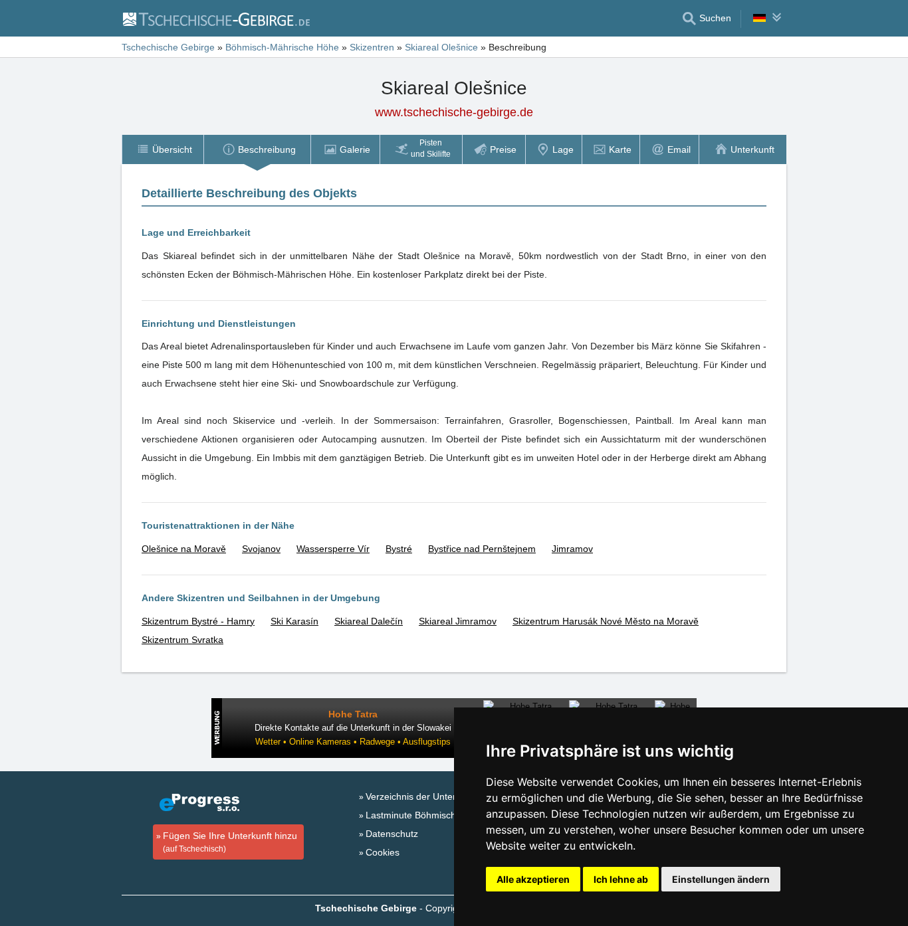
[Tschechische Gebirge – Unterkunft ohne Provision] (216, 18)
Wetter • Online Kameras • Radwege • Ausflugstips (353, 742)
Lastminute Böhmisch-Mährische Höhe (447, 815)
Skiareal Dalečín (368, 621)
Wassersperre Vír (333, 548)
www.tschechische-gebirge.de (454, 112)
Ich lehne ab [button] (621, 879)
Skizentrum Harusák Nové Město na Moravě (605, 621)
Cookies (382, 852)
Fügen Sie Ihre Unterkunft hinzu (230, 842)
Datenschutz (392, 833)
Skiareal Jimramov (458, 621)
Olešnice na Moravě (184, 548)
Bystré (399, 548)
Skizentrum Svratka (182, 639)
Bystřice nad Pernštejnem (482, 548)
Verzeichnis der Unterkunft (421, 796)
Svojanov (261, 548)
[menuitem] (162, 149)
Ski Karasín (294, 621)
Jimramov (572, 548)
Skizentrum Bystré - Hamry (198, 621)
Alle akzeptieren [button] (533, 879)
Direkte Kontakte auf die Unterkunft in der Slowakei (353, 728)
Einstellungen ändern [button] (721, 879)
